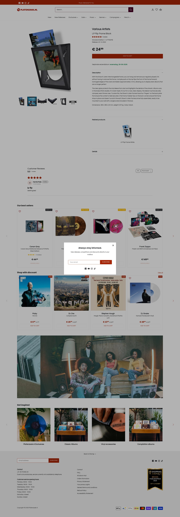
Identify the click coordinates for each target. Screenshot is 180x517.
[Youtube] (89, 268)
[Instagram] (92, 268)
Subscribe (106, 262)
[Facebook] (86, 268)
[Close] (113, 245)
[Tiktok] (95, 268)
